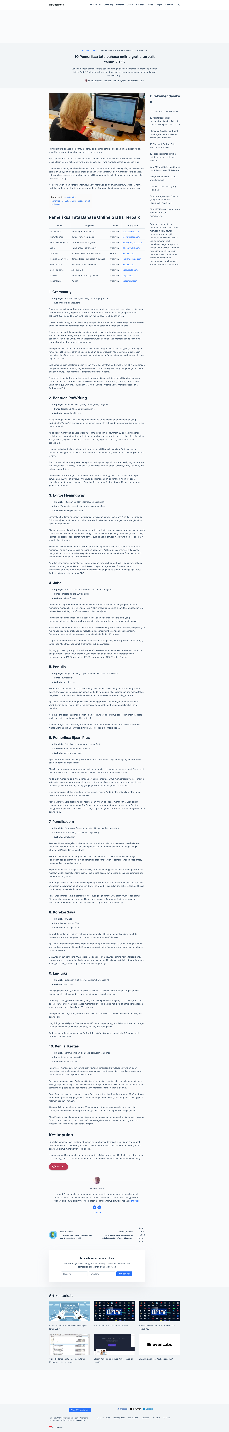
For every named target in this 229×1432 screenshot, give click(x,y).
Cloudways (80, 1420)
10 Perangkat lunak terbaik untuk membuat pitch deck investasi (163, 157)
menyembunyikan (69, 197)
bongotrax (134, 1201)
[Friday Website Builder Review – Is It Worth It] (114, 1344)
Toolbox (150, 5)
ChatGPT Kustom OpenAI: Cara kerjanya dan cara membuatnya (165, 212)
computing (108, 5)
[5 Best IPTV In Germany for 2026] (114, 1311)
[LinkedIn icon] (94, 1207)
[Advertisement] (114, 26)
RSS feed (166, 1418)
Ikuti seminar (124, 1274)
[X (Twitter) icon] (99, 1207)
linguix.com (127, 275)
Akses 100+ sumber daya (80, 1410)
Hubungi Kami (119, 1418)
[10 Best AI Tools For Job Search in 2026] (69, 1311)
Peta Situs (156, 1418)
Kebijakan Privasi (103, 1418)
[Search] (179, 5)
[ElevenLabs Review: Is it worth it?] (159, 1344)
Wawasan (140, 5)
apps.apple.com (130, 270)
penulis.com (128, 253)
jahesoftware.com (131, 248)
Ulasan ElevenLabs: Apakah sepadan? (156, 1359)
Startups (120, 5)
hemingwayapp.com (132, 242)
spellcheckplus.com (131, 259)
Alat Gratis (169, 5)
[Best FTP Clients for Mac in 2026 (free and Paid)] (69, 1344)
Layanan (145, 1418)
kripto (159, 5)
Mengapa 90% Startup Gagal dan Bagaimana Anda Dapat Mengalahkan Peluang (164, 134)
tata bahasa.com (130, 231)
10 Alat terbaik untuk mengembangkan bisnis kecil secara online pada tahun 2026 (165, 121)
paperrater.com (129, 281)
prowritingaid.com (131, 237)
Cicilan (130, 5)
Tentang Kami (133, 1418)
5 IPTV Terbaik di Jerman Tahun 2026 (111, 1325)
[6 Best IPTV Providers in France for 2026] (159, 1311)
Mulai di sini (95, 5)
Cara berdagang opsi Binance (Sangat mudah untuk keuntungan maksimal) (164, 199)
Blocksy (59, 1420)
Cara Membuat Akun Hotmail (164, 111)
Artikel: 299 (97, 1213)
